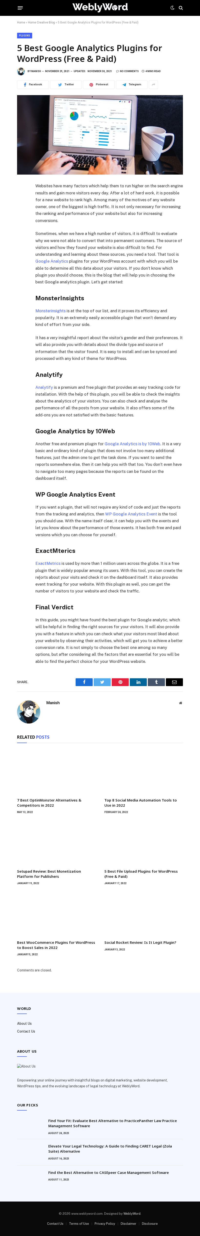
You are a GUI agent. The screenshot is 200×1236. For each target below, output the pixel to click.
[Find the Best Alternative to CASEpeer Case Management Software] (30, 1178)
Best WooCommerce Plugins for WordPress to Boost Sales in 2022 (56, 945)
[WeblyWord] (100, 8)
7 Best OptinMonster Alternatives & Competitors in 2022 (49, 802)
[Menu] (20, 7)
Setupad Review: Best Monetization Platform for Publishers (49, 874)
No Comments (129, 71)
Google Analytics (51, 261)
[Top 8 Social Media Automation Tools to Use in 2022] (143, 771)
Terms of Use (79, 1223)
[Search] (180, 7)
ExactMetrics (47, 563)
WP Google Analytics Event (131, 514)
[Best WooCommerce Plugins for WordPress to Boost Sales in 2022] (56, 914)
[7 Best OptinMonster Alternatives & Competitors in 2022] (56, 771)
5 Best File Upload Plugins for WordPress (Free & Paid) (141, 874)
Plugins (24, 35)
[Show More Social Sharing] (153, 84)
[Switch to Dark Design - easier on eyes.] (172, 8)
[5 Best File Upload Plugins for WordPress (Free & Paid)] (143, 843)
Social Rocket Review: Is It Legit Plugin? (140, 942)
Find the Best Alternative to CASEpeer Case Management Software (108, 1172)
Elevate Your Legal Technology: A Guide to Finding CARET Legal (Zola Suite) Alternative (110, 1149)
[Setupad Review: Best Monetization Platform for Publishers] (56, 843)
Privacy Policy (105, 1223)
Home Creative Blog (41, 22)
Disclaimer (128, 1223)
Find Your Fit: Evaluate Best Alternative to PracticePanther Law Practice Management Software (112, 1123)
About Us (24, 1023)
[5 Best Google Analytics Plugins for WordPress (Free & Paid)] (100, 135)
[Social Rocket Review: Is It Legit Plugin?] (143, 914)
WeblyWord (131, 1213)
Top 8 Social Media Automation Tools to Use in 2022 (140, 802)
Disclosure (150, 1223)
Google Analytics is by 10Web (132, 443)
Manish (36, 71)
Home (21, 22)
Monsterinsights (50, 310)
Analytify (44, 387)
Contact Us (26, 1031)
